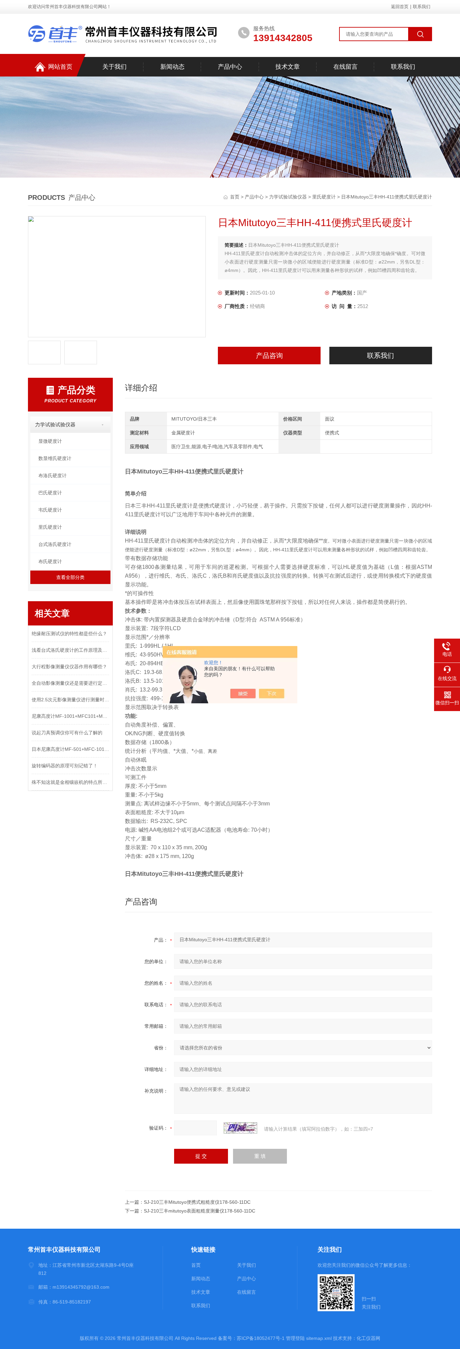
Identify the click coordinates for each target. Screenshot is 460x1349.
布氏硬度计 (50, 561)
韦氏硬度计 (50, 510)
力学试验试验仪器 (288, 197)
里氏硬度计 (324, 197)
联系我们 (421, 6)
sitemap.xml (319, 1338)
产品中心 (230, 66)
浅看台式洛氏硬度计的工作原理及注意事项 (70, 650)
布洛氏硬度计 (52, 475)
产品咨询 (269, 355)
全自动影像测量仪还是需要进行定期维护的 (70, 683)
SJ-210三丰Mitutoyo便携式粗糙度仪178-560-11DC (197, 1202)
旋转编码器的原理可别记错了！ (65, 765)
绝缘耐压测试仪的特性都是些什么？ (69, 633)
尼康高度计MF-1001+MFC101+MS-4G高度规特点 (70, 716)
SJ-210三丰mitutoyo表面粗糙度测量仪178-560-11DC (199, 1211)
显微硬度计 (50, 441)
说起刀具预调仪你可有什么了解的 (67, 732)
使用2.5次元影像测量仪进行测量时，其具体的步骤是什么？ (70, 699)
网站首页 (60, 66)
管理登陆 (295, 1338)
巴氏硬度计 (50, 492)
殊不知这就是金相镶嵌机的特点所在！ (70, 782)
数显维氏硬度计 (54, 458)
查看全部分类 (70, 577)
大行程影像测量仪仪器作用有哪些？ (69, 666)
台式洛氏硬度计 (54, 544)
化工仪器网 (368, 1338)
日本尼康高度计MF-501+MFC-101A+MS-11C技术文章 (70, 749)
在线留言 (345, 66)
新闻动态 (172, 66)
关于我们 (114, 66)
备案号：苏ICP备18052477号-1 (251, 1338)
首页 (235, 197)
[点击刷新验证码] (240, 1128)
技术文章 (287, 66)
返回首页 (399, 6)
